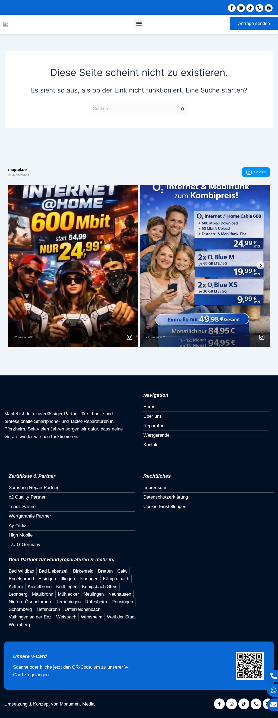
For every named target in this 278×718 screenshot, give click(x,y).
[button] (138, 23)
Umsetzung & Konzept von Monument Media (49, 704)
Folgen (260, 172)
